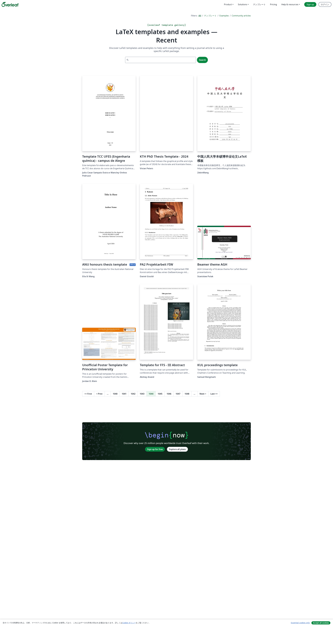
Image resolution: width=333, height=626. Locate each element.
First (88, 393)
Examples (224, 15)
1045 (160, 393)
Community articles (241, 15)
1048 (187, 393)
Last (214, 393)
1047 (178, 393)
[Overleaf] (10, 4)
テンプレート (210, 15)
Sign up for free (155, 449)
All (199, 15)
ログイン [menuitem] (325, 4)
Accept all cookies (321, 623)
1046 (169, 393)
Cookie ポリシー (129, 622)
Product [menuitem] (228, 4)
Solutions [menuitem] (242, 4)
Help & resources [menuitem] (289, 4)
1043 (142, 393)
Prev (99, 393)
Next (203, 393)
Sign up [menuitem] (310, 4)
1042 (133, 393)
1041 (124, 393)
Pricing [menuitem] (273, 4)
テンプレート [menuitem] (259, 4)
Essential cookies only (300, 622)
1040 (115, 393)
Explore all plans (177, 449)
